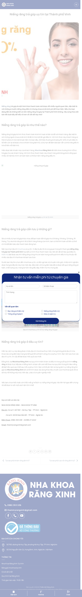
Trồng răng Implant (15, 314)
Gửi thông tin (41, 321)
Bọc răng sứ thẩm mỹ (16, 311)
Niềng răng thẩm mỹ (52, 311)
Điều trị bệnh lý (50, 314)
